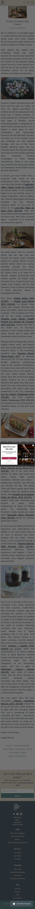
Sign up (9, 458)
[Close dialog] (33, 445)
